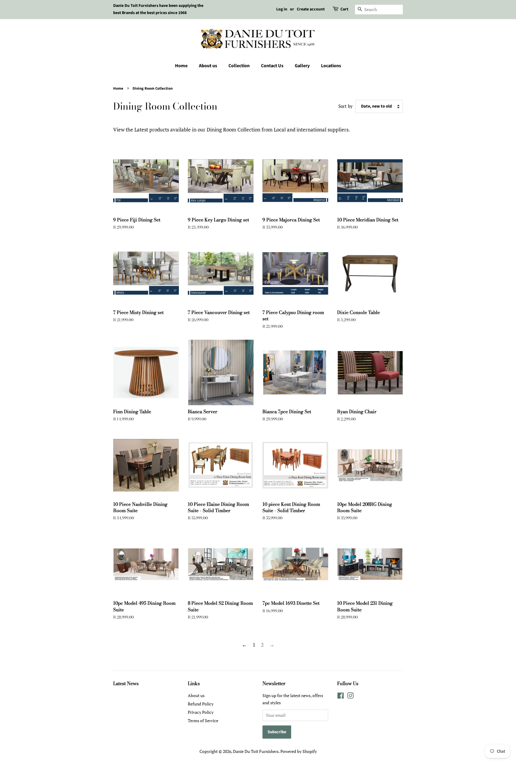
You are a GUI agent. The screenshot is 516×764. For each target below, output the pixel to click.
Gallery (302, 65)
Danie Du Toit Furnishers (256, 751)
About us (208, 65)
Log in (281, 9)
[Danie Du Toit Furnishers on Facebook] (340, 696)
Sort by (345, 106)
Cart (344, 9)
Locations (331, 65)
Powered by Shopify (298, 751)
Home (181, 65)
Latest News (126, 683)
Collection (239, 65)
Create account (311, 9)
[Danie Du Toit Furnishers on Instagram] (350, 696)
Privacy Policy (201, 712)
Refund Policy (201, 704)
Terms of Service (203, 720)
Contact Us (272, 65)
